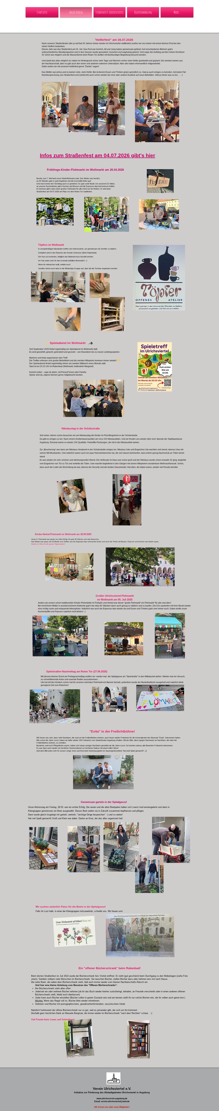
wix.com (107, 1082)
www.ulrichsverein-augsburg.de (111, 1098)
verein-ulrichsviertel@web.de (115, 1101)
